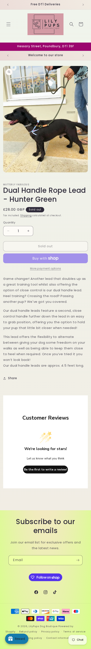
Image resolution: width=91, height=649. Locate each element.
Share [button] (12, 378)
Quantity (9, 222)
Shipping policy (32, 638)
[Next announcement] (83, 4)
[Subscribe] (77, 560)
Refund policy (28, 631)
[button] (8, 24)
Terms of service (74, 631)
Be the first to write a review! (45, 469)
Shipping (26, 215)
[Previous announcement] (7, 4)
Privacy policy (50, 631)
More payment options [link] (45, 268)
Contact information (59, 638)
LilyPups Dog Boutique (43, 626)
